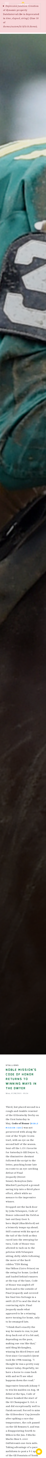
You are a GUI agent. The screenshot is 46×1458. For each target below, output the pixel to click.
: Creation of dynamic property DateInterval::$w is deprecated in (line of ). (21, 16)
